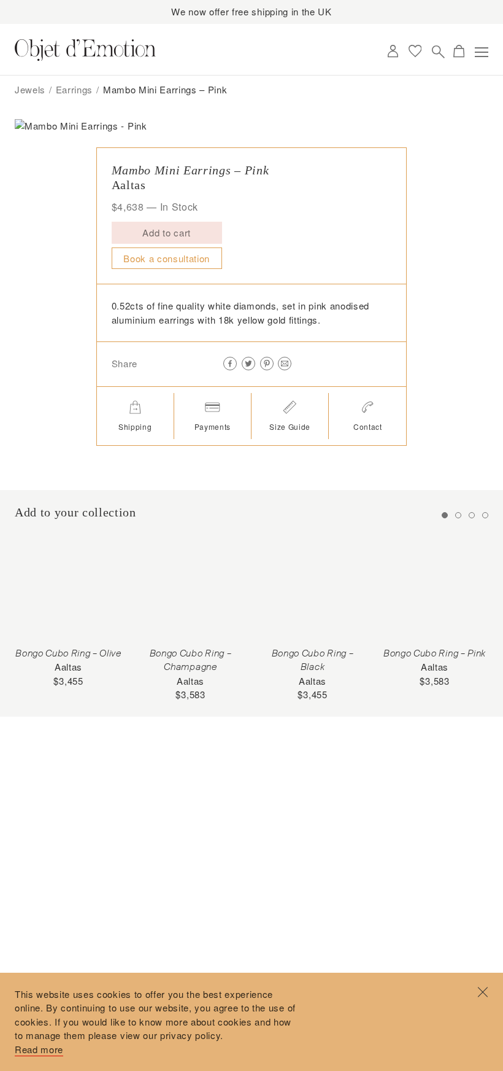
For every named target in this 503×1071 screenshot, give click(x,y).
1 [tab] (445, 515)
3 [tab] (472, 515)
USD (370, 51)
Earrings (74, 89)
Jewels (30, 89)
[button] (236, 233)
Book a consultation (166, 258)
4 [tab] (485, 515)
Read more (39, 1049)
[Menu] (481, 52)
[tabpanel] (68, 611)
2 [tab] (458, 515)
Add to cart (166, 232)
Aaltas (129, 185)
